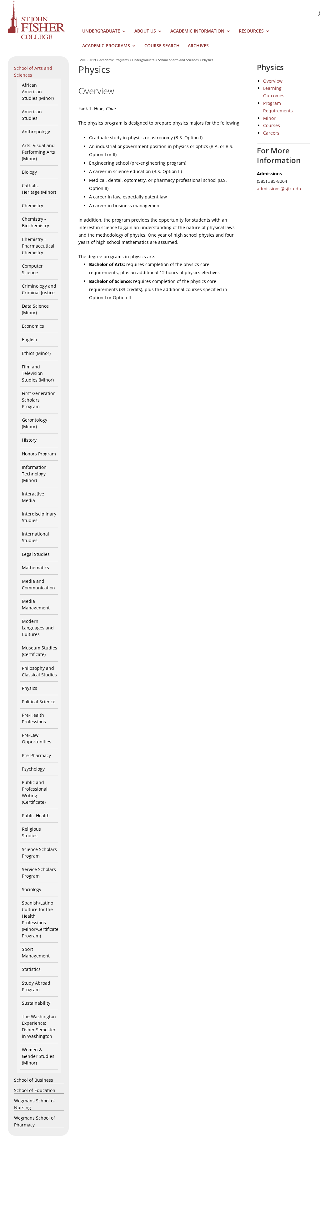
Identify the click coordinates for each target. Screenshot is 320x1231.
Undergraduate (101, 31)
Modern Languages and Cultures (38, 627)
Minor (269, 118)
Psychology (33, 769)
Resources (251, 31)
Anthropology (36, 132)
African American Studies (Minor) (38, 91)
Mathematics (35, 568)
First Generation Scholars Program (39, 399)
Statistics (31, 969)
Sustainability (36, 1003)
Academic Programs (106, 46)
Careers (271, 133)
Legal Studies (36, 554)
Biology (29, 172)
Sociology (31, 889)
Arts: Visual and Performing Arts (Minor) (38, 152)
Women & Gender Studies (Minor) (38, 1056)
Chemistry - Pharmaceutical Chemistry (38, 245)
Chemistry (32, 205)
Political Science (38, 702)
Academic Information (197, 31)
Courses (271, 125)
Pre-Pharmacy (36, 755)
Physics (29, 688)
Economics (33, 326)
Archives (198, 46)
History (29, 440)
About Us (145, 31)
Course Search (162, 46)
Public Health (36, 815)
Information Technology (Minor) (34, 473)
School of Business (33, 1080)
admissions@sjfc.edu (279, 189)
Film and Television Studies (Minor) (38, 373)
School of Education (34, 1090)
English (29, 339)
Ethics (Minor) (36, 353)
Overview (272, 81)
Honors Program (39, 454)
